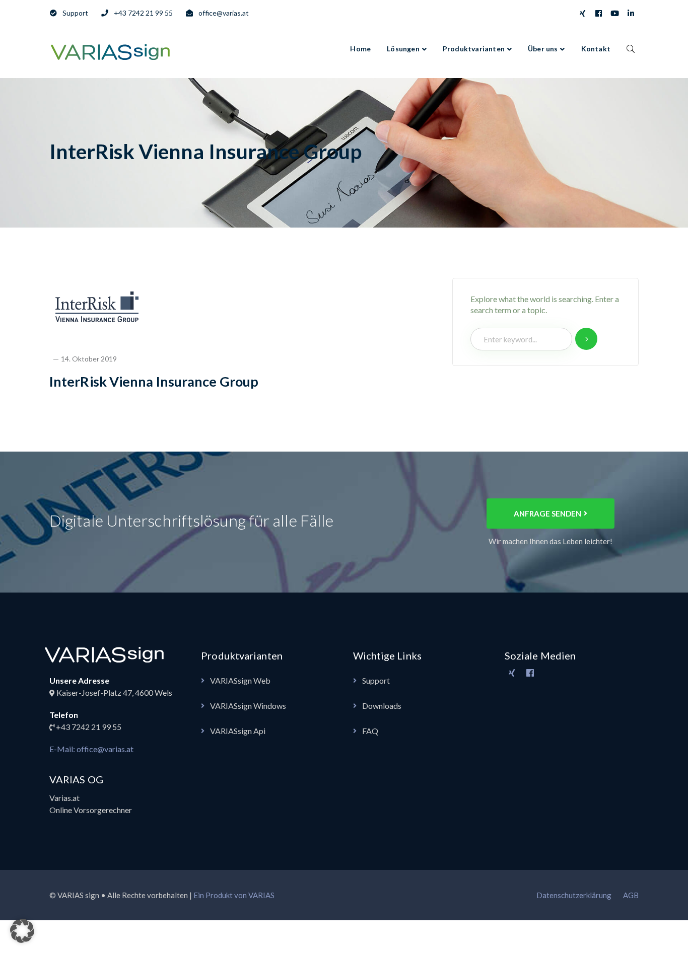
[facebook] (530, 673)
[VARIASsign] (112, 50)
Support (376, 680)
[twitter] (512, 673)
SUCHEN (631, 48)
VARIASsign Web (240, 680)
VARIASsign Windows (248, 705)
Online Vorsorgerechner (90, 810)
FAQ (370, 731)
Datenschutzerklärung (573, 895)
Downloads (381, 705)
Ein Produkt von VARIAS (233, 895)
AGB (631, 895)
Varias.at (64, 797)
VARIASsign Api (237, 731)
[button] (22, 931)
